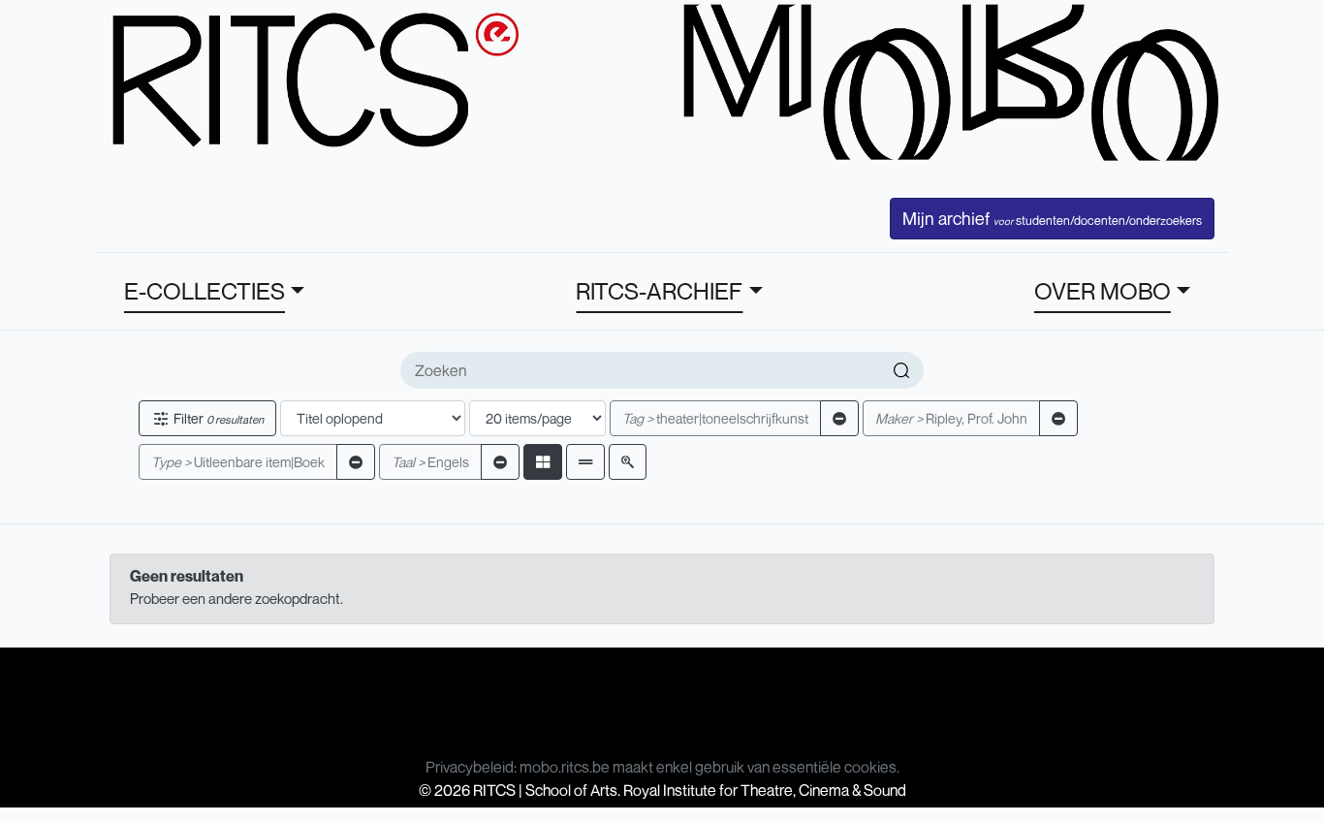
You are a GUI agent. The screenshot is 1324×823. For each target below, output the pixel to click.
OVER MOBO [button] (1102, 290)
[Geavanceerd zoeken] (627, 462)
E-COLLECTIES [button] (204, 290)
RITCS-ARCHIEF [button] (659, 290)
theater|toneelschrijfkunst (715, 418)
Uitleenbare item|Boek (238, 462)
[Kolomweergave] (542, 462)
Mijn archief (1052, 218)
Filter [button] (217, 418)
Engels (430, 462)
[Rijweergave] (585, 462)
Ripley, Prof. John (951, 418)
